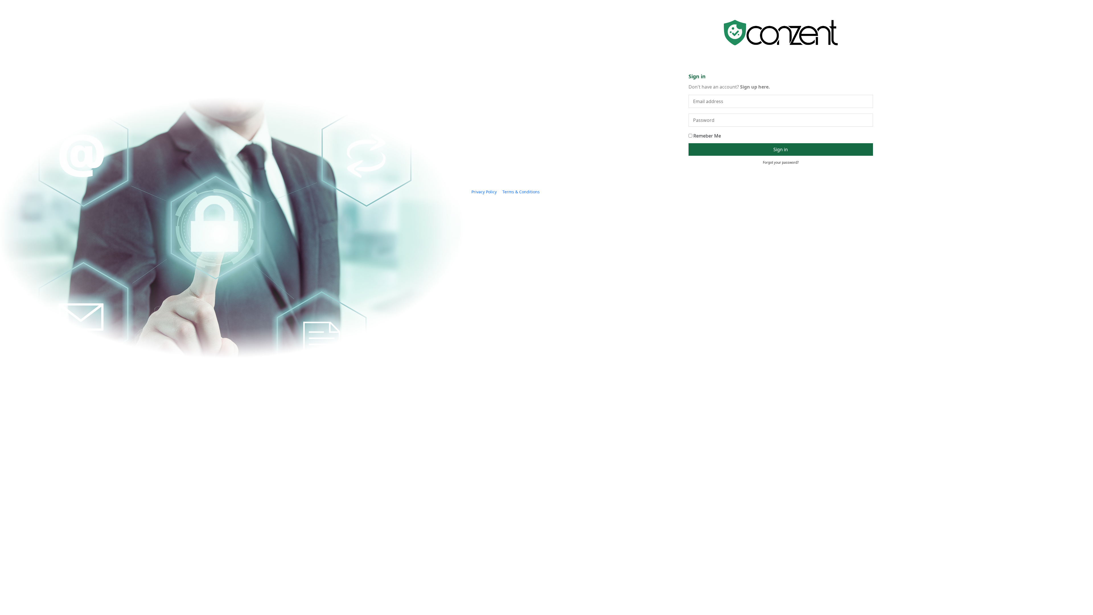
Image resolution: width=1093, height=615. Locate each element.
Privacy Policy (484, 191)
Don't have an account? (729, 87)
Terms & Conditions (521, 191)
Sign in (780, 149)
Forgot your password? (781, 162)
